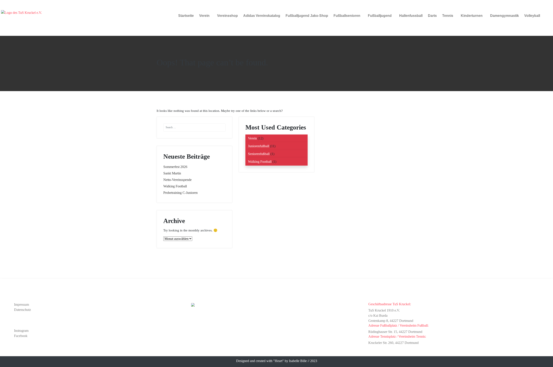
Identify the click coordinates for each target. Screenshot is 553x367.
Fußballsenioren (347, 15)
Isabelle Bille (298, 361)
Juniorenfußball (258, 146)
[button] (205, 16)
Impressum (21, 304)
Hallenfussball (411, 15)
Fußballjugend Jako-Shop (307, 15)
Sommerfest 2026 (175, 167)
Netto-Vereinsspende (177, 180)
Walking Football (175, 186)
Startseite (186, 15)
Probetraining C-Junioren (180, 193)
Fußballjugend (380, 15)
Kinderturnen (472, 15)
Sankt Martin (172, 173)
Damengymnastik (504, 15)
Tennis (447, 15)
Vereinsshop (227, 15)
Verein (204, 15)
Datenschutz (22, 310)
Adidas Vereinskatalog (261, 15)
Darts (432, 15)
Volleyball (532, 15)
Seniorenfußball (259, 154)
